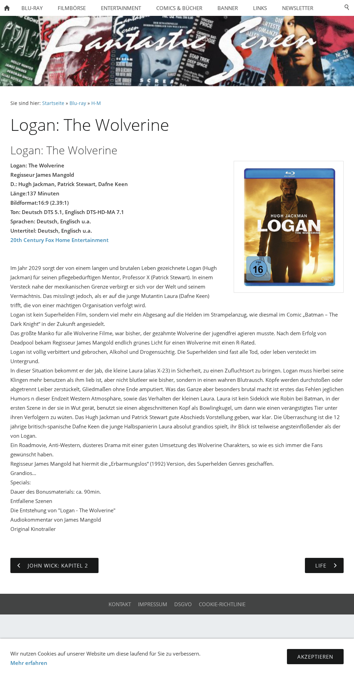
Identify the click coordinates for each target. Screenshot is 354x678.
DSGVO (183, 604)
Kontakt (120, 604)
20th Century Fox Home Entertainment (59, 239)
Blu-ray (77, 103)
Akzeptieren (315, 656)
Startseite (53, 103)
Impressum (152, 604)
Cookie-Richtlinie (222, 604)
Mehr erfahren (28, 662)
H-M (96, 103)
